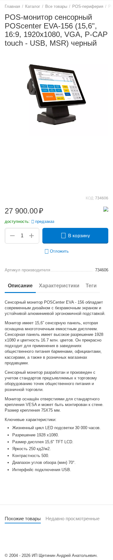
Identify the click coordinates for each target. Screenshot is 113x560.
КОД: (90, 198)
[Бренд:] (105, 209)
